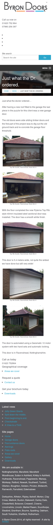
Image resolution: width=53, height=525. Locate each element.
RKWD (5, 521)
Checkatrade (11, 421)
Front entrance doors (15, 443)
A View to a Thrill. (13, 425)
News (14, 91)
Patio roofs (10, 450)
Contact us (9, 382)
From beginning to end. (16, 418)
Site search (7, 53)
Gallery (8, 457)
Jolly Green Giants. (14, 411)
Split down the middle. (15, 414)
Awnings (9, 446)
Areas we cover (11, 371)
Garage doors (11, 439)
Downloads (9, 393)
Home (6, 91)
